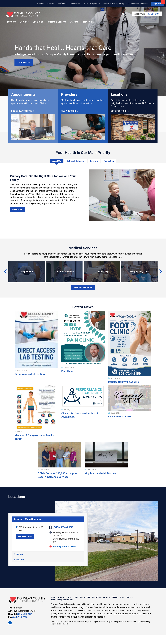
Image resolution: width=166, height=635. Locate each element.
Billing (106, 3)
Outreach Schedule (75, 161)
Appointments (23, 94)
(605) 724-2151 (63, 527)
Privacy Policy (118, 3)
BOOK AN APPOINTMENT (22, 111)
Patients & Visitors (56, 21)
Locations (38, 21)
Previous (6, 272)
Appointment (147, 14)
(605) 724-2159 (24, 614)
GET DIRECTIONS (118, 111)
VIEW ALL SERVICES (83, 287)
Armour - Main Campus (27, 519)
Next (159, 272)
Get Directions (25, 537)
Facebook (10, 623)
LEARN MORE (24, 62)
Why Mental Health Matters (100, 473)
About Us (56, 161)
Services (24, 21)
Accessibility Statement (138, 3)
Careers (74, 21)
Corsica (18, 554)
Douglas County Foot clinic (123, 381)
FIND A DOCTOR (68, 111)
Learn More (17, 210)
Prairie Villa (88, 21)
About (41, 3)
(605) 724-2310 (19, 617)
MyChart (157, 4)
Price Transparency (92, 3)
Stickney (19, 559)
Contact (51, 3)
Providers (11, 21)
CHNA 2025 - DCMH (119, 416)
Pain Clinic (67, 371)
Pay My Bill (75, 3)
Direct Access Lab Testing (30, 374)
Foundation (109, 161)
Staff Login (62, 3)
